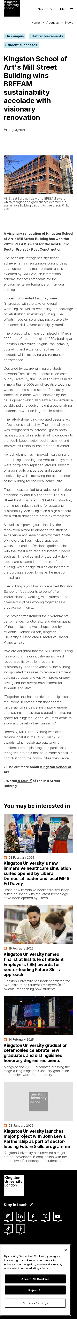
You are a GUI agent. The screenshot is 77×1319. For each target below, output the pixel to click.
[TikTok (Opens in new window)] (8, 1228)
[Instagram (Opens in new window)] (8, 1216)
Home (35, 22)
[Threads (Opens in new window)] (20, 1228)
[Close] (65, 1250)
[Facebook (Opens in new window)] (32, 1216)
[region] (35, 1280)
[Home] (12, 8)
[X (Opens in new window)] (45, 1216)
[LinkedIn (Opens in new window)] (20, 1216)
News (69, 22)
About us (52, 22)
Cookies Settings (35, 1303)
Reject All (35, 1290)
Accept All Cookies (35, 1279)
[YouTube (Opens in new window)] (57, 1216)
